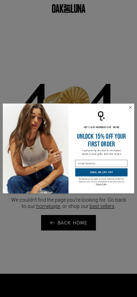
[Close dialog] (130, 107)
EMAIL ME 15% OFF (101, 172)
